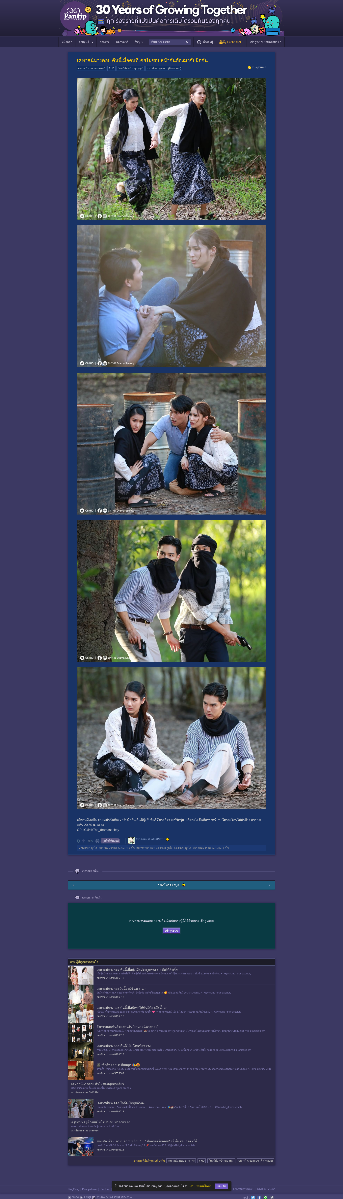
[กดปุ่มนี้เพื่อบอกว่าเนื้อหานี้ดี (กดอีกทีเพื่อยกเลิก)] (83, 840)
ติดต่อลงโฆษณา (266, 1189)
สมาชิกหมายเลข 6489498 (151, 847)
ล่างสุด (87, 1197)
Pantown (105, 1189)
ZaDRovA (84, 847)
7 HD (111, 68)
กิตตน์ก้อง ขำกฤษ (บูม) (130, 68)
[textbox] (170, 42)
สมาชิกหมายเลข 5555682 (110, 1073)
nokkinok (179, 847)
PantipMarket (89, 1189)
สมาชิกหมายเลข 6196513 (150, 839)
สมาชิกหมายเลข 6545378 (113, 847)
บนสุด (75, 1197)
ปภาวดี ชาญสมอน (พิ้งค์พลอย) (164, 68)
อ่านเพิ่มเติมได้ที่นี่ (201, 1186)
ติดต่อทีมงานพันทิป (243, 1189)
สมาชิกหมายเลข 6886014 (85, 1130)
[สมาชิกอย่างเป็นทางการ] (167, 839)
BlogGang (73, 1189)
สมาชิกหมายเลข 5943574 (85, 1092)
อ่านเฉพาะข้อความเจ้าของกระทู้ (114, 1197)
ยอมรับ (221, 1186)
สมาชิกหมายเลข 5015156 (207, 847)
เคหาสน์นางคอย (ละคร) (91, 68)
